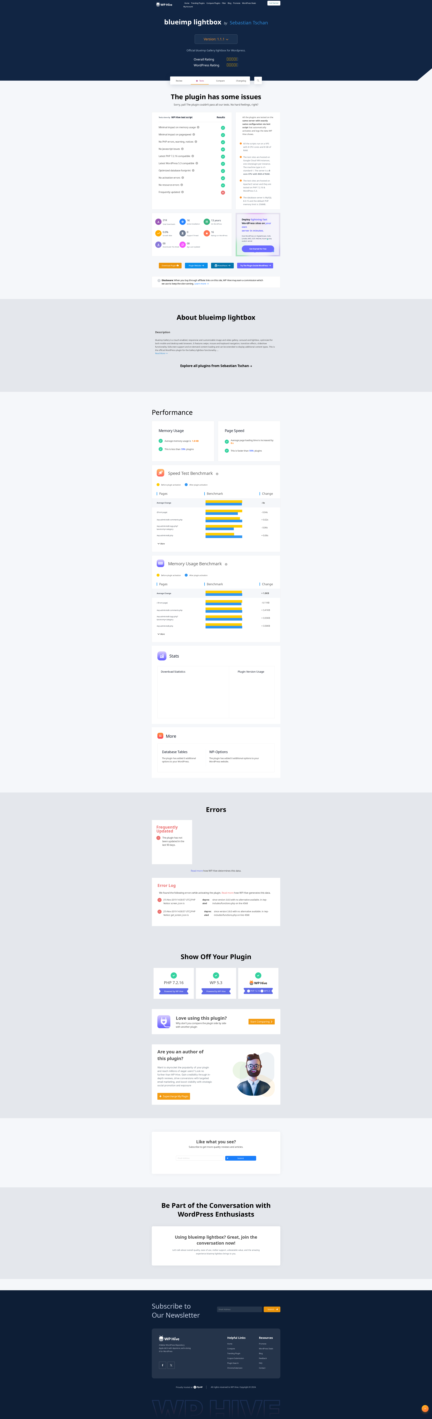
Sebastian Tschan (249, 22)
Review (179, 80)
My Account (188, 7)
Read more (197, 870)
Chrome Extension (234, 1368)
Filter (224, 3)
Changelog (241, 80)
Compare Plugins (213, 3)
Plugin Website (195, 265)
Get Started (273, 3)
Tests (201, 80)
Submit (240, 1158)
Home (186, 3)
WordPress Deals (249, 3)
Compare (220, 80)
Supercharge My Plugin (175, 1096)
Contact (262, 1368)
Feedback (263, 1358)
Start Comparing (260, 1021)
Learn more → (201, 283)
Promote (236, 3)
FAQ (260, 1363)
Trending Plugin (233, 1353)
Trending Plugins (198, 3)
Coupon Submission (235, 1358)
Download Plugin (169, 265)
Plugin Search (233, 1363)
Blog (229, 3)
